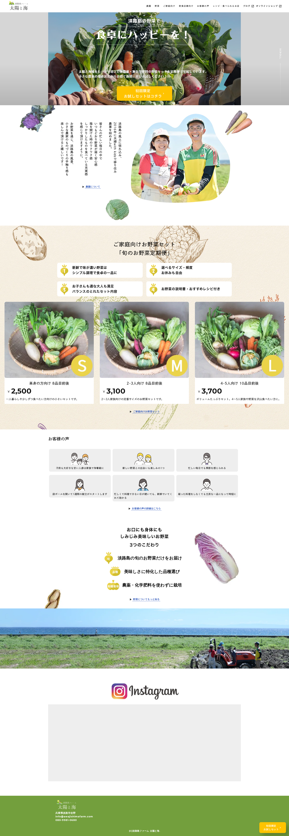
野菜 (157, 6)
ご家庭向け (169, 6)
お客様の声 (203, 6)
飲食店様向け (186, 6)
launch (252, 6)
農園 (148, 6)
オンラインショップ (267, 6)
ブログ (246, 6)
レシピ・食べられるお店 (226, 6)
